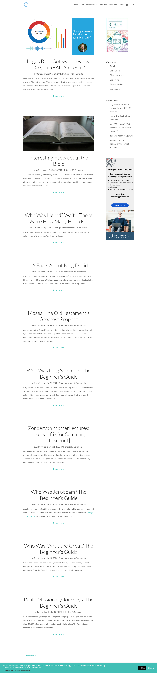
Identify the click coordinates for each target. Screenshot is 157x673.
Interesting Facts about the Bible (58, 160)
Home (76, 5)
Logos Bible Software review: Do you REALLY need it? (58, 64)
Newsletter (113, 5)
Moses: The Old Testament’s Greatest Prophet (59, 316)
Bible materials (116, 84)
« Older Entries (30, 655)
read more (58, 96)
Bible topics (65, 612)
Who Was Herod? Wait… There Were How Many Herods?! (58, 218)
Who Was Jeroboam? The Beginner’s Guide (58, 495)
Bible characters (66, 271)
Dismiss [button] (151, 668)
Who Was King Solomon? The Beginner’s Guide (59, 373)
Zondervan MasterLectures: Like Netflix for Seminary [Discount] (58, 434)
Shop (122, 5)
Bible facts (66, 170)
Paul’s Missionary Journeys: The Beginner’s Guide (59, 602)
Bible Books (115, 70)
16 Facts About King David (58, 265)
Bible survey (90, 5)
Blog (82, 5)
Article (66, 74)
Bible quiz (103, 5)
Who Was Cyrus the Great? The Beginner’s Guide (58, 548)
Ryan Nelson (39, 271)
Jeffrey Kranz (43, 74)
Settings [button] (142, 668)
